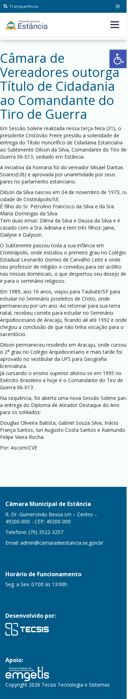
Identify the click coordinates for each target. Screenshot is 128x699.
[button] (119, 59)
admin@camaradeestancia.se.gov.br (61, 542)
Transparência (23, 6)
